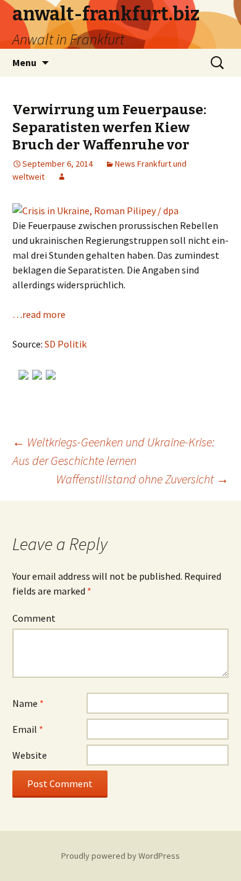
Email (27, 729)
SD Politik (65, 344)
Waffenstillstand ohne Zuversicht (142, 478)
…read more (39, 314)
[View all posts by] (62, 176)
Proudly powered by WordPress (120, 855)
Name (28, 703)
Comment (34, 618)
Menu (24, 62)
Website (29, 755)
